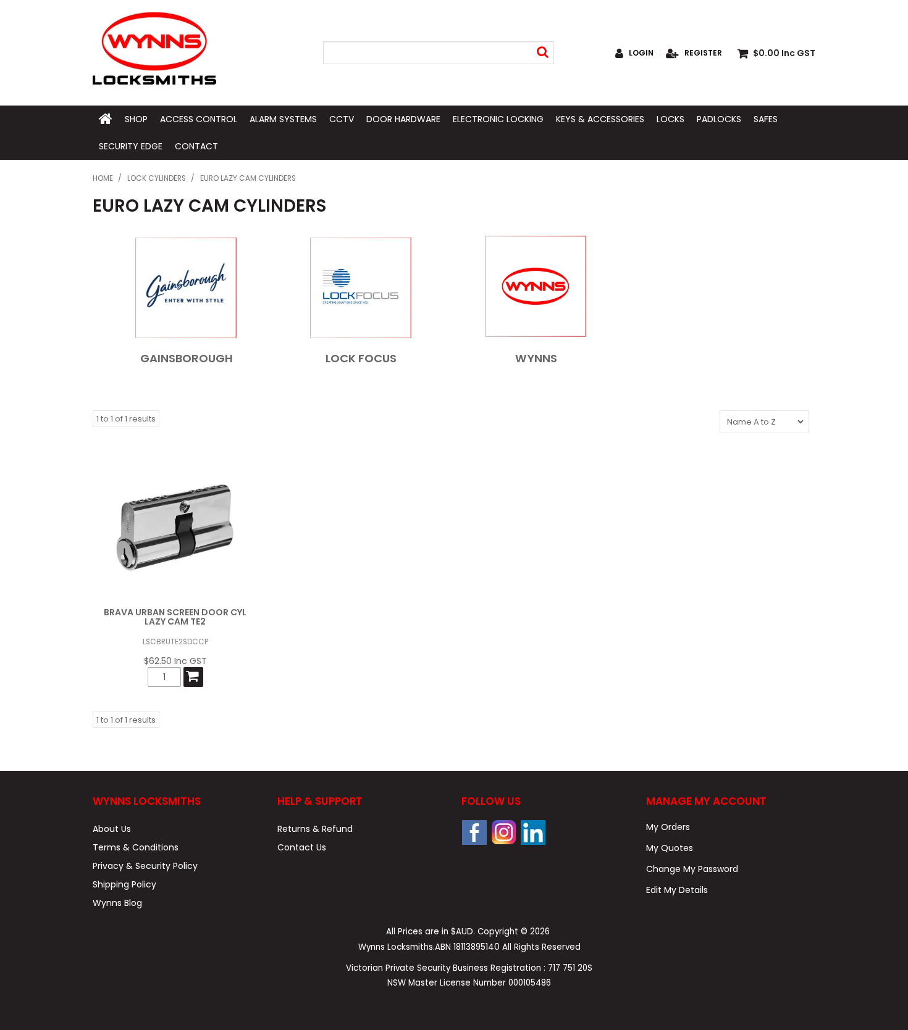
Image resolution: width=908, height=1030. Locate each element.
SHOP (136, 119)
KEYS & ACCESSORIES (600, 119)
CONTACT (196, 146)
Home (103, 178)
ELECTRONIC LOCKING (498, 119)
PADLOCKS (719, 119)
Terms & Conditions (136, 847)
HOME (106, 119)
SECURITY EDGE (130, 146)
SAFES (766, 119)
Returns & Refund (315, 829)
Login (641, 53)
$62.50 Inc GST (175, 661)
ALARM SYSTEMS (283, 119)
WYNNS (536, 358)
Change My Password (692, 869)
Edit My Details (677, 890)
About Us (112, 829)
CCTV (341, 119)
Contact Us (301, 847)
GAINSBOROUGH (186, 358)
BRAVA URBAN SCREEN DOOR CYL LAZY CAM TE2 (175, 617)
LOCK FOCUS (361, 358)
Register (703, 53)
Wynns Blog (117, 903)
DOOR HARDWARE (403, 119)
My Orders (668, 827)
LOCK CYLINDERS (156, 178)
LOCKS (670, 119)
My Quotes (669, 848)
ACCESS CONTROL (198, 119)
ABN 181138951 (467, 947)
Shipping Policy (124, 884)
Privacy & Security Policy (145, 866)
